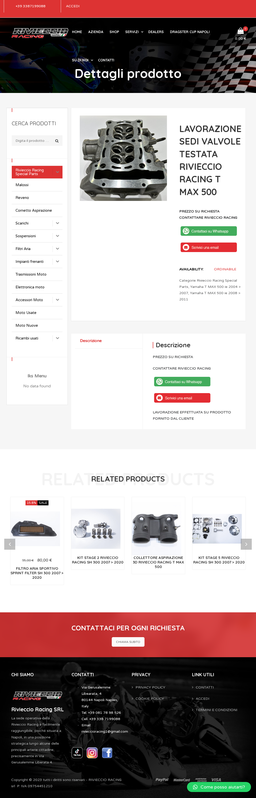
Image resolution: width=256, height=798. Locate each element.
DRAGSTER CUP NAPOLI (190, 32)
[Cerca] (56, 141)
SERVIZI (132, 32)
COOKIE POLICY (150, 699)
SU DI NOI (80, 60)
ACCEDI (73, 6)
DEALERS (156, 32)
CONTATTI (106, 60)
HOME (77, 32)
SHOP (114, 32)
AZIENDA (95, 32)
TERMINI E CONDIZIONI (216, 710)
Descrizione (91, 340)
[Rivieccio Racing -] (40, 32)
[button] (219, 787)
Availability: (191, 269)
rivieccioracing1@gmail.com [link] (105, 731)
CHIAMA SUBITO (128, 642)
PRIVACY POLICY (150, 687)
